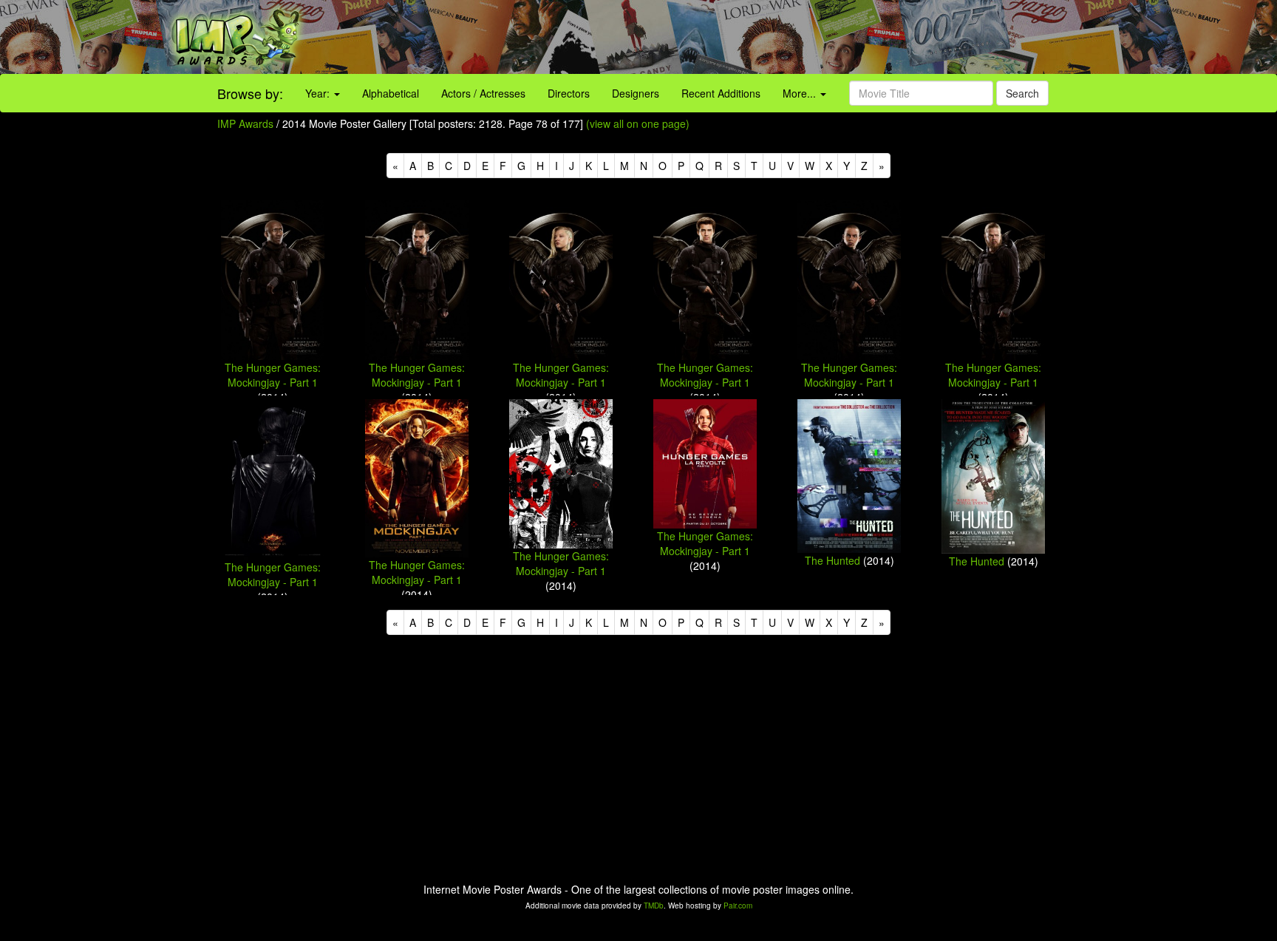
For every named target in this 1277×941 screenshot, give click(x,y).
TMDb (654, 905)
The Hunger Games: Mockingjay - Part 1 (273, 375)
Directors (569, 93)
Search (1022, 93)
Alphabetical (390, 93)
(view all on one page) (637, 123)
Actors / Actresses (483, 93)
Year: (319, 93)
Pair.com (737, 905)
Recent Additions (720, 93)
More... (801, 93)
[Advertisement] (798, 37)
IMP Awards (245, 123)
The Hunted (832, 560)
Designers (635, 93)
